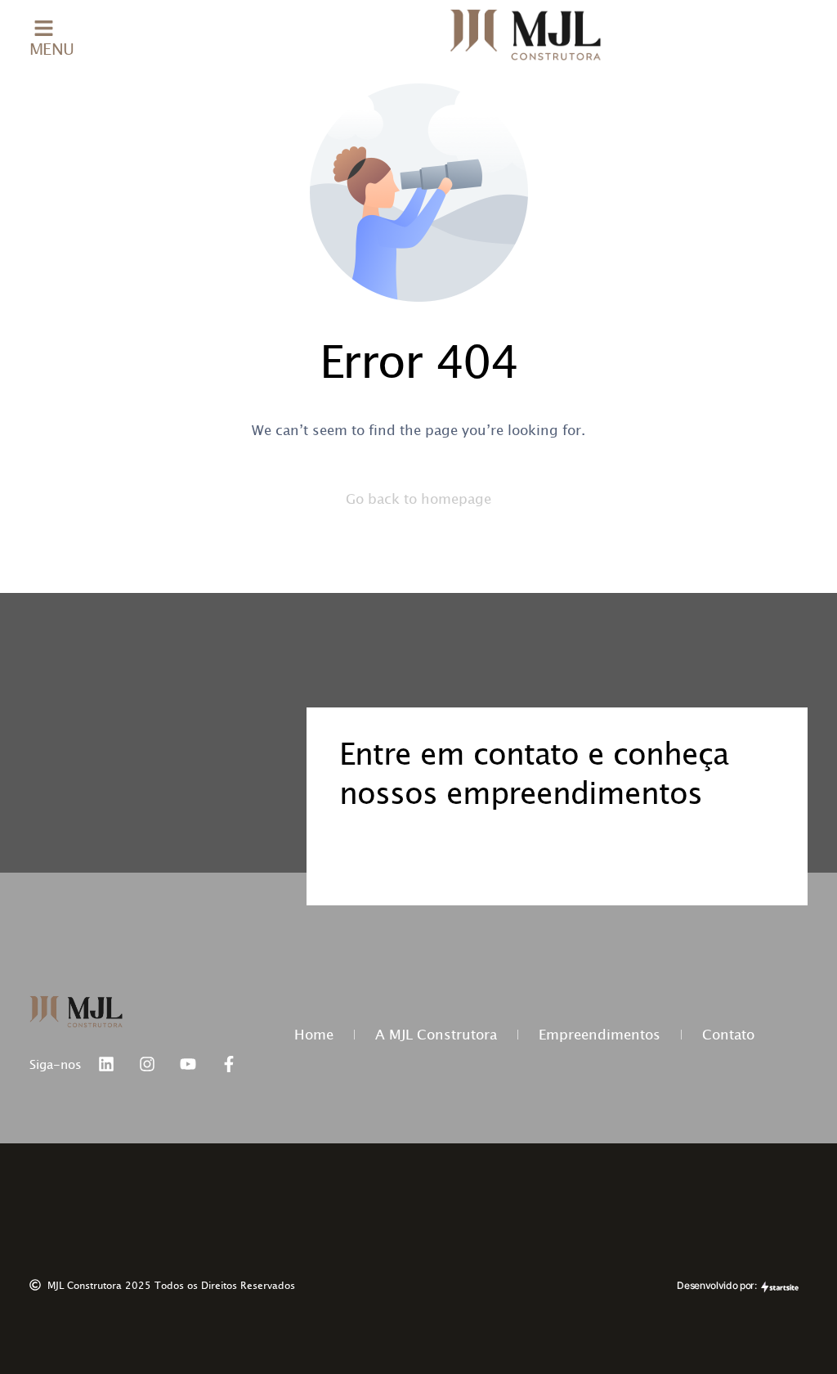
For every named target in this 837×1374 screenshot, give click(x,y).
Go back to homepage (418, 498)
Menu (51, 48)
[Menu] (44, 28)
